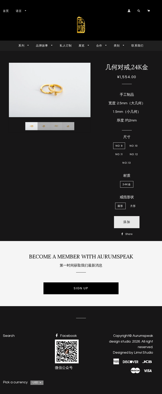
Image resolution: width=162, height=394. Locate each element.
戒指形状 (127, 197)
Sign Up (81, 288)
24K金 (126, 184)
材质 (126, 176)
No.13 (126, 163)
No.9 (119, 146)
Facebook (68, 336)
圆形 (120, 206)
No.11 (119, 154)
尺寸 (126, 137)
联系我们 (137, 45)
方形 (133, 206)
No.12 (134, 154)
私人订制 (66, 45)
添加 (126, 222)
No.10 (134, 146)
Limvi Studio (143, 352)
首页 (6, 11)
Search (9, 336)
